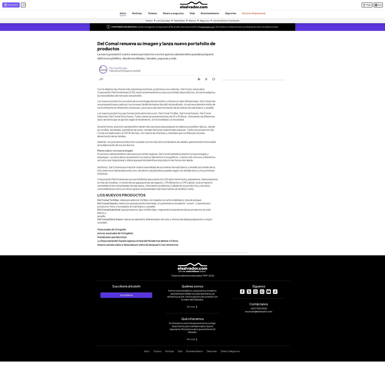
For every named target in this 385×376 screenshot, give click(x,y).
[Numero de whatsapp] (262, 293)
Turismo (152, 13)
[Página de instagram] (255, 293)
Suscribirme (126, 295)
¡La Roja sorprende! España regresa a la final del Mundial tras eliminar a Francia (137, 240)
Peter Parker (179, 20)
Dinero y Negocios (230, 351)
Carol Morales (120, 68)
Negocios (204, 20)
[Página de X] (248, 293)
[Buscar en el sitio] (23, 5)
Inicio (123, 13)
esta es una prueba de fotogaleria (115, 233)
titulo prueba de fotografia (111, 229)
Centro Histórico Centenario (226, 20)
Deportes (230, 13)
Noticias (137, 13)
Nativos (192, 20)
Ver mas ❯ (191, 306)
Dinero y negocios (173, 13)
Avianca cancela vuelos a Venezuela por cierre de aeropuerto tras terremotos (137, 244)
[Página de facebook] (242, 293)
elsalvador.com (207, 27)
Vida (192, 13)
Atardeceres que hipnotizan (112, 237)
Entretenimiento (210, 13)
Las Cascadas (163, 20)
